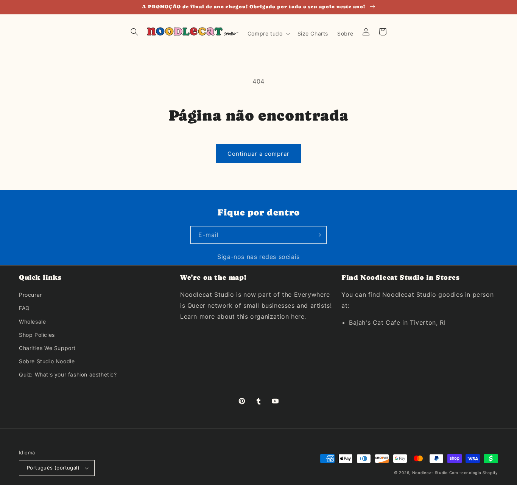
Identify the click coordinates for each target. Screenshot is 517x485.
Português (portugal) (53, 468)
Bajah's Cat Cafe (374, 322)
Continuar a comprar (258, 153)
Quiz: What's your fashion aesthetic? (68, 374)
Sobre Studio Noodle (47, 361)
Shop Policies (37, 335)
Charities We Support (47, 348)
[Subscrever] (318, 235)
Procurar (30, 294)
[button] (134, 31)
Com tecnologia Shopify (473, 472)
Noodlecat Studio (430, 472)
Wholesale (32, 321)
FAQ (24, 308)
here (297, 316)
